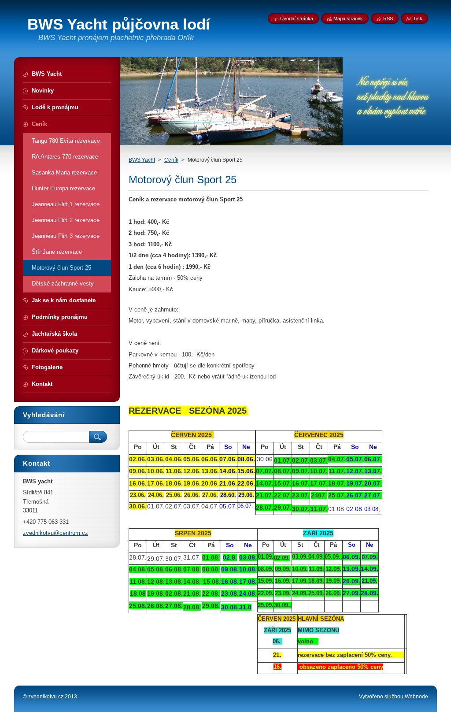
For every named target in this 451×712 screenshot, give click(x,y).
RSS (388, 18)
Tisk (417, 18)
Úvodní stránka (296, 18)
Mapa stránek (348, 18)
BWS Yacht (142, 160)
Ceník (171, 160)
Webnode (416, 696)
